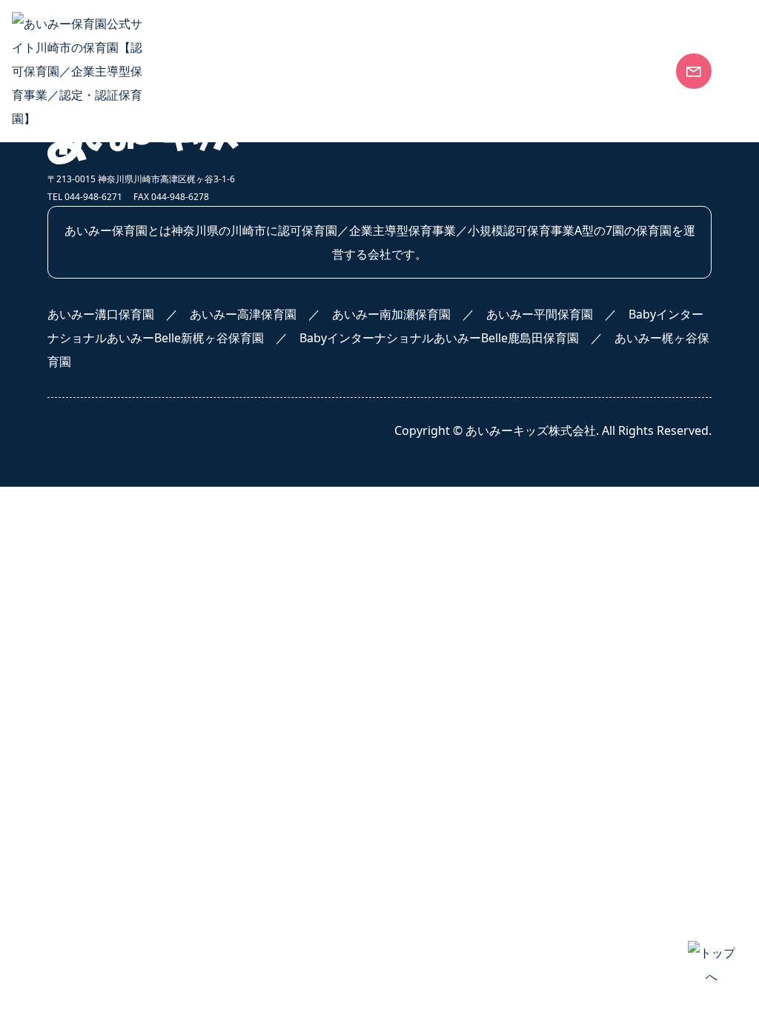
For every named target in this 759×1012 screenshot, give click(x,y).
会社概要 (71, 255)
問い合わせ (543, 557)
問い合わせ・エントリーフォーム (136, 678)
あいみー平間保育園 (559, 315)
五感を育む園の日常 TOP (343, 369)
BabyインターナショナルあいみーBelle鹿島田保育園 (597, 387)
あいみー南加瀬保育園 (565, 285)
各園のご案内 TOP (555, 196)
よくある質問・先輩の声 (112, 648)
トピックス (306, 458)
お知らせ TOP (313, 559)
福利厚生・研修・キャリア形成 (130, 618)
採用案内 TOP (84, 559)
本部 (288, 817)
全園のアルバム (317, 428)
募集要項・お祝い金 (100, 589)
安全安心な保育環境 (100, 226)
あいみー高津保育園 (559, 255)
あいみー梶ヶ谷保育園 (565, 424)
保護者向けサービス (100, 315)
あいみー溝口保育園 (559, 226)
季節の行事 (306, 398)
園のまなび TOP (319, 196)
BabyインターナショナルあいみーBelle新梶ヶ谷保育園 (597, 347)
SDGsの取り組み (92, 285)
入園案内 (536, 515)
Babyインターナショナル (343, 255)
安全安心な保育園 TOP (108, 196)
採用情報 (77, 515)
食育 (288, 226)
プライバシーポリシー (580, 599)
